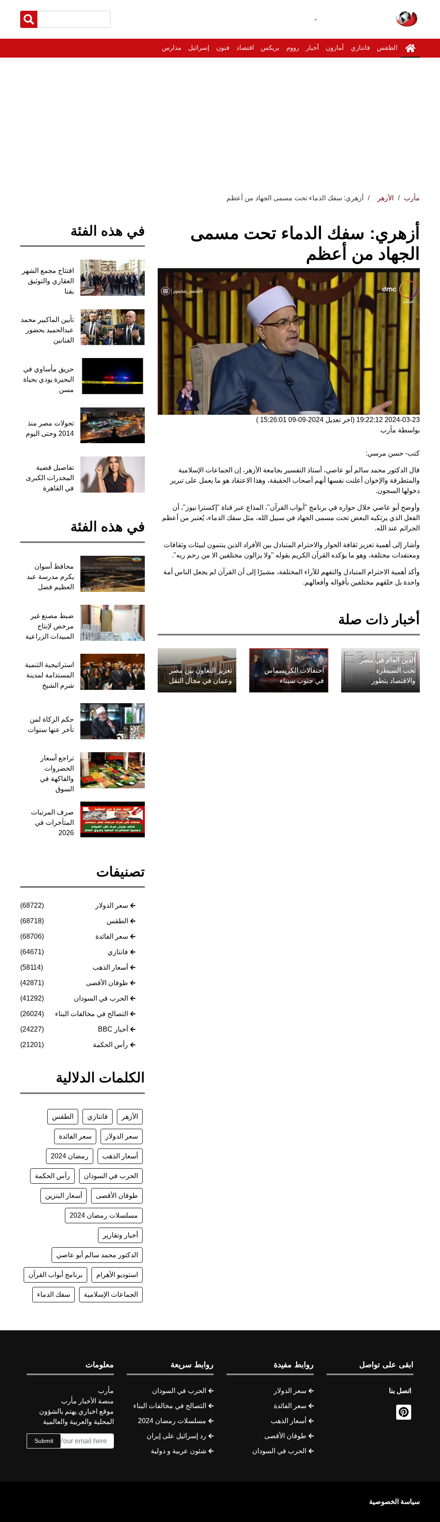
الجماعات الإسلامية (111, 1294)
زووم (292, 47)
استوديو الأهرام (117, 1274)
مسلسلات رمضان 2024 (104, 1215)
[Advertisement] (220, 122)
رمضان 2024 (70, 1156)
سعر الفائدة (111, 936)
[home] (410, 48)
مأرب (412, 198)
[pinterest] (403, 1412)
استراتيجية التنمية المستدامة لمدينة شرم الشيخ (49, 675)
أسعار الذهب (110, 967)
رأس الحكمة (110, 1044)
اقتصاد (245, 47)
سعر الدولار (111, 905)
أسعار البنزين (63, 1195)
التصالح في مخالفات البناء (91, 1013)
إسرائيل (198, 47)
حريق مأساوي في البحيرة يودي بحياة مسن (48, 379)
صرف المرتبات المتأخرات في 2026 (52, 822)
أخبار (312, 47)
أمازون (335, 47)
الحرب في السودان (101, 998)
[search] (28, 19)
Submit (43, 1440)
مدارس (171, 47)
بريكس (270, 47)
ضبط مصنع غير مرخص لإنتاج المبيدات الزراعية (49, 626)
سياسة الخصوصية (394, 1501)
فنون (222, 47)
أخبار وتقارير (120, 1235)
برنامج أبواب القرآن (55, 1274)
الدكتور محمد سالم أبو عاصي (97, 1255)
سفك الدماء (53, 1294)
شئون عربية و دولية (178, 1451)
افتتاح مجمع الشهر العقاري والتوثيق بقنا (48, 281)
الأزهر (130, 1116)
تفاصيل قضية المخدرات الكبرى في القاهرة (50, 478)
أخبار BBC (113, 1029)
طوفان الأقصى (107, 982)
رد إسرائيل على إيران (176, 1435)
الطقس (387, 47)
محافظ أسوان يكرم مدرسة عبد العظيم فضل (50, 577)
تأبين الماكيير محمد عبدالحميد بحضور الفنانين (47, 330)
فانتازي (360, 47)
